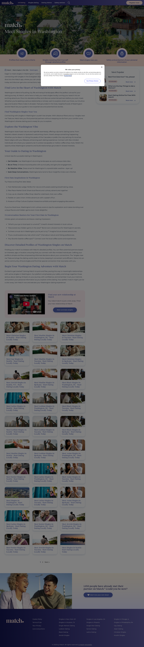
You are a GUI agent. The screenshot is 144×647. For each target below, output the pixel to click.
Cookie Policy (68, 75)
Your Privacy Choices (92, 80)
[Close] (102, 67)
